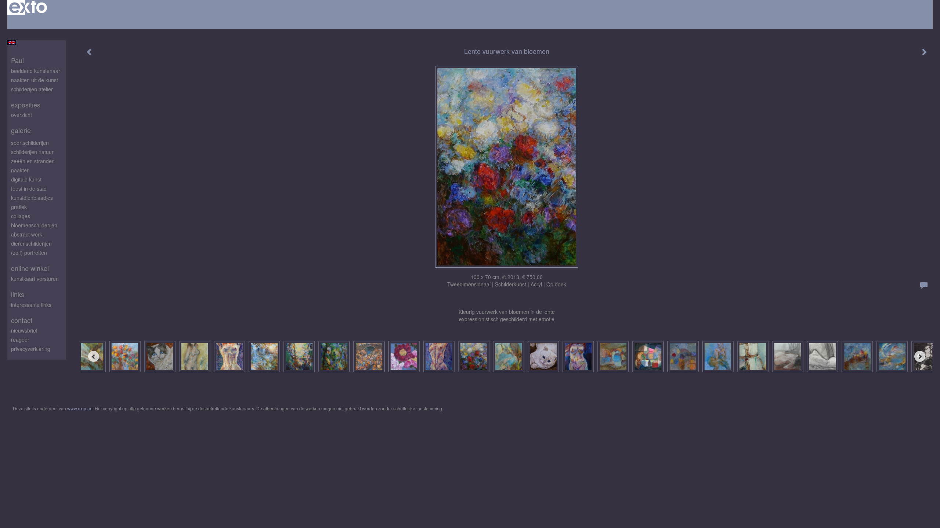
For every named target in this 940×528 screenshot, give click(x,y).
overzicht (21, 114)
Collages (20, 216)
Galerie (21, 130)
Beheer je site (23, 22)
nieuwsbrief (24, 330)
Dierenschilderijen (31, 243)
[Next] (919, 356)
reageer (20, 339)
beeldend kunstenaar (35, 70)
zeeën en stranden (33, 161)
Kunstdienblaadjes (32, 197)
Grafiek (19, 206)
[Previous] (93, 356)
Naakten (20, 170)
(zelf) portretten (29, 252)
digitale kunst (26, 179)
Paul (17, 60)
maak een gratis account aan (80, 22)
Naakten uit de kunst (34, 80)
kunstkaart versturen (35, 278)
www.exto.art (80, 408)
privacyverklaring (30, 348)
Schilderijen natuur (32, 151)
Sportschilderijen (30, 142)
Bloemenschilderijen (34, 225)
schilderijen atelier (32, 89)
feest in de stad (29, 188)
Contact (21, 320)
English (11, 42)
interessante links (31, 304)
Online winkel (30, 268)
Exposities (25, 104)
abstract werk (26, 234)
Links (17, 294)
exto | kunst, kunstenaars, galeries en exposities (28, 7)
